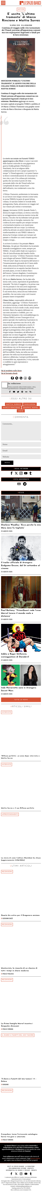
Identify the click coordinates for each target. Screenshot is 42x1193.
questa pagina (35, 1158)
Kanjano (6, 1084)
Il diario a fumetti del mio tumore (17, 1035)
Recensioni (7, 871)
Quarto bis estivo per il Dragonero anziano (20, 915)
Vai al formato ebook (9, 373)
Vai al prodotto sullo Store (11, 371)
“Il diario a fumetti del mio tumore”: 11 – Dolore (18, 1080)
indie (20, 411)
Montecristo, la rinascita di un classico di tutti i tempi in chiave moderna (19, 969)
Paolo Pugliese (8, 974)
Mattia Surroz (13, 404)
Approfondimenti (10, 814)
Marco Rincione (11, 408)
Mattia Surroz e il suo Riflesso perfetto (17, 808)
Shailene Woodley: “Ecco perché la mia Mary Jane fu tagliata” (21, 526)
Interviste (6, 712)
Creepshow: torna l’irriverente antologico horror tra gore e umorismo (19, 1135)
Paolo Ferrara (8, 1029)
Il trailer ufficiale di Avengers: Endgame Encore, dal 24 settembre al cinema (20, 565)
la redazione (27, 25)
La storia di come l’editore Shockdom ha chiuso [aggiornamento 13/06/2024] (21, 859)
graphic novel (31, 408)
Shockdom (29, 404)
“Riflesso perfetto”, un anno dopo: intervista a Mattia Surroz (20, 757)
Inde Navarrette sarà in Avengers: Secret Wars (18, 689)
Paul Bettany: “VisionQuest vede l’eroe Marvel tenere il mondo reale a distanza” (21, 613)
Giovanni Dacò (8, 918)
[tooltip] (12, 378)
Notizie (21, 9)
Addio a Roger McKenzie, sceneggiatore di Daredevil (15, 655)
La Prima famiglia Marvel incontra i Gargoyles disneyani (17, 1025)
